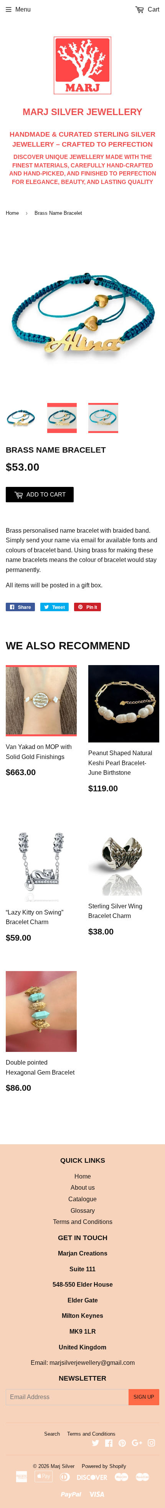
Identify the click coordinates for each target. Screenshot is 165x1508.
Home (12, 213)
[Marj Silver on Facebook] (109, 1444)
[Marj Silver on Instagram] (151, 1444)
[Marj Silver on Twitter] (95, 1444)
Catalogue (82, 1199)
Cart (152, 9)
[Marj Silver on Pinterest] (122, 1444)
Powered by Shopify (104, 1466)
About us (83, 1187)
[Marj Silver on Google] (137, 1444)
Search (52, 1434)
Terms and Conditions (82, 1222)
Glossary (83, 1210)
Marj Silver (62, 1466)
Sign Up (144, 1397)
